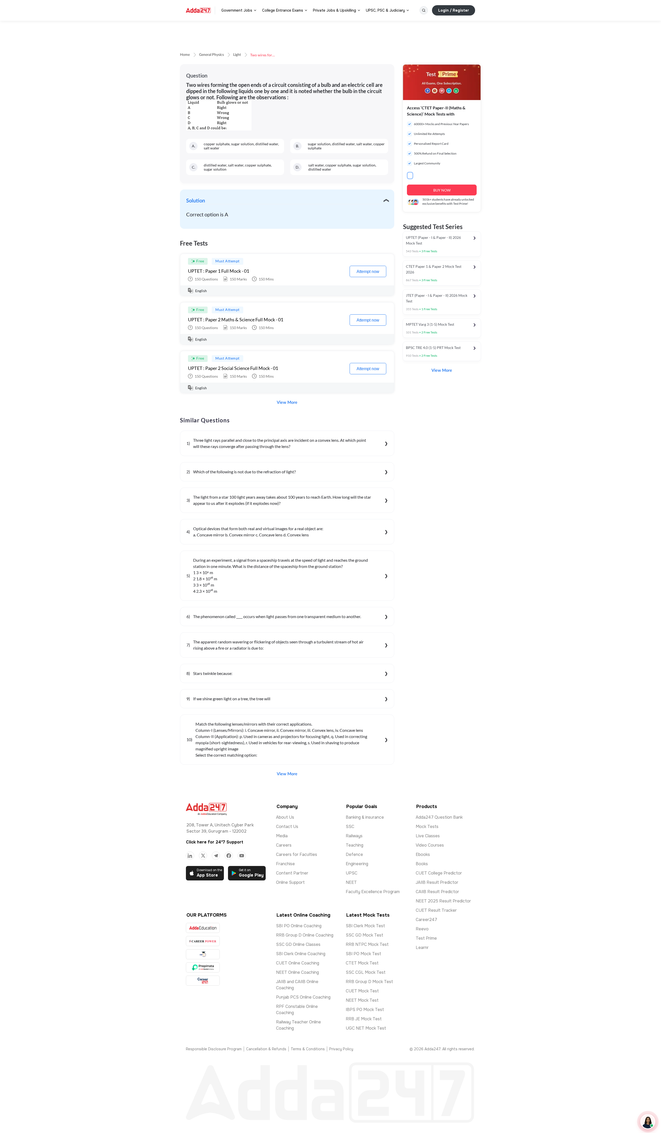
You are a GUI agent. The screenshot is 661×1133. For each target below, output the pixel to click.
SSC (350, 826)
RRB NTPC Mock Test (367, 944)
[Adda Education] (203, 928)
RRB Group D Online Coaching (304, 935)
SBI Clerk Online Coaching (300, 953)
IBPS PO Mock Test (365, 1009)
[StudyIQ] (203, 954)
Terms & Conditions (308, 1049)
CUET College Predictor (439, 873)
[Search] (424, 10)
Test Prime (426, 938)
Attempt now (368, 271)
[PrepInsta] (203, 967)
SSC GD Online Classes (298, 944)
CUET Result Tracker (436, 910)
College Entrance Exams (282, 10)
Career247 (426, 919)
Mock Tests (427, 826)
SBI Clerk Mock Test (365, 926)
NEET (351, 882)
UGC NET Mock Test (366, 1028)
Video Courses (430, 845)
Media (282, 836)
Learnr (422, 947)
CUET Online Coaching (297, 963)
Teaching (354, 845)
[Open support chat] (647, 1121)
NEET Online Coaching (297, 972)
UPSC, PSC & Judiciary (385, 10)
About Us (285, 817)
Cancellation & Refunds (266, 1049)
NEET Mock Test (362, 1000)
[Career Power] (203, 941)
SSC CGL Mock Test (365, 972)
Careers (284, 845)
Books (422, 863)
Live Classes (428, 836)
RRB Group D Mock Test (369, 981)
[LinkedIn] (190, 855)
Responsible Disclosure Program (214, 1049)
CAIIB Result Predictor (437, 891)
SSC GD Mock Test (364, 935)
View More (287, 402)
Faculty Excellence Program (373, 891)
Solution (195, 200)
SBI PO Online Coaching (298, 926)
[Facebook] (229, 855)
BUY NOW (442, 190)
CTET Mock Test (362, 963)
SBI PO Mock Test (363, 953)
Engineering (357, 863)
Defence (354, 854)
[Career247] (203, 981)
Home (185, 55)
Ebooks (423, 854)
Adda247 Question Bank (439, 817)
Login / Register (453, 10)
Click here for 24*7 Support (214, 842)
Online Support (290, 882)
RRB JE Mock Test (364, 1019)
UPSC (351, 873)
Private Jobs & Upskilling (334, 10)
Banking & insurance (365, 817)
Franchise (285, 863)
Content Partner (292, 873)
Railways (354, 836)
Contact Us (287, 826)
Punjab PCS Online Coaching (303, 997)
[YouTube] (242, 855)
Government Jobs (236, 10)
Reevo (422, 929)
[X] (203, 855)
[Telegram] (216, 855)
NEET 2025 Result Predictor (443, 901)
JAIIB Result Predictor (437, 882)
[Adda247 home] (198, 10)
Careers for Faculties (296, 854)
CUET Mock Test (362, 991)
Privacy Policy (341, 1049)
